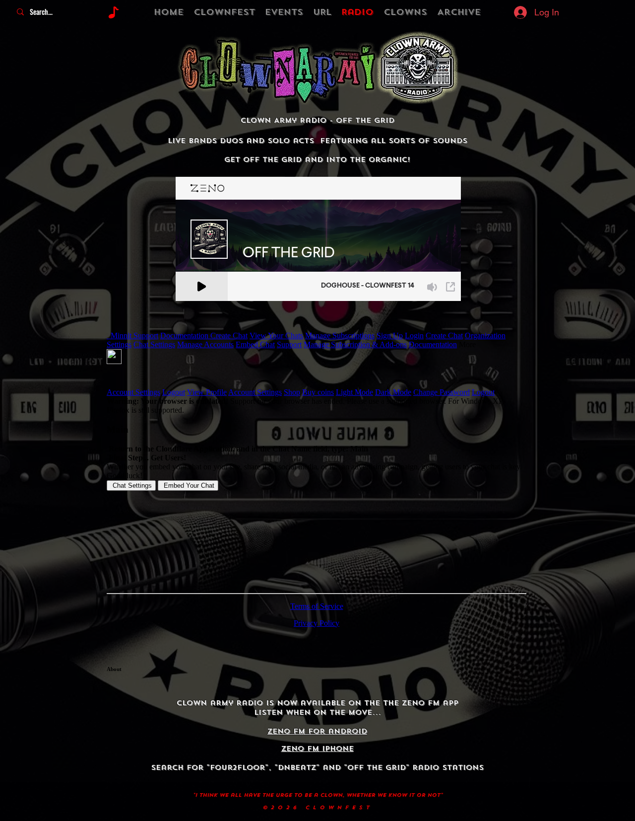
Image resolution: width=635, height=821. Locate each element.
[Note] (113, 12)
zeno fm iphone (317, 748)
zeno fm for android (317, 731)
